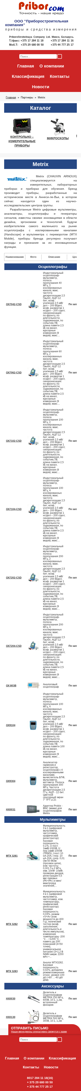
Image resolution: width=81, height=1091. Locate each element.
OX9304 (10, 781)
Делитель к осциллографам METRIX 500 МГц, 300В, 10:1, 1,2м (53, 1017)
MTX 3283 (12, 971)
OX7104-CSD (14, 509)
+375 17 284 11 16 (62, 40)
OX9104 (10, 725)
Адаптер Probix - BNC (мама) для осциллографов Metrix (53, 809)
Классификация (28, 76)
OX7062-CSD (14, 372)
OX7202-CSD (14, 577)
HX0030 (10, 998)
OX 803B (11, 685)
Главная (25, 66)
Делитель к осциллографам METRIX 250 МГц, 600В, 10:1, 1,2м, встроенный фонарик (53, 998)
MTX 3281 (12, 855)
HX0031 (10, 809)
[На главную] (41, 8)
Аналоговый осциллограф (51, 685)
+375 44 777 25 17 (62, 44)
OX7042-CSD (14, 304)
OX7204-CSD (14, 646)
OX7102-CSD (14, 440)
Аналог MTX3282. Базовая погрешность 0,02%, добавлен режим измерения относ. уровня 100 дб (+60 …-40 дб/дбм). (53, 971)
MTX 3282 (12, 924)
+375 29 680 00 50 (32, 44)
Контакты (59, 76)
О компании (51, 66)
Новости (40, 86)
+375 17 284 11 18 (32, 40)
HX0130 (10, 1017)
